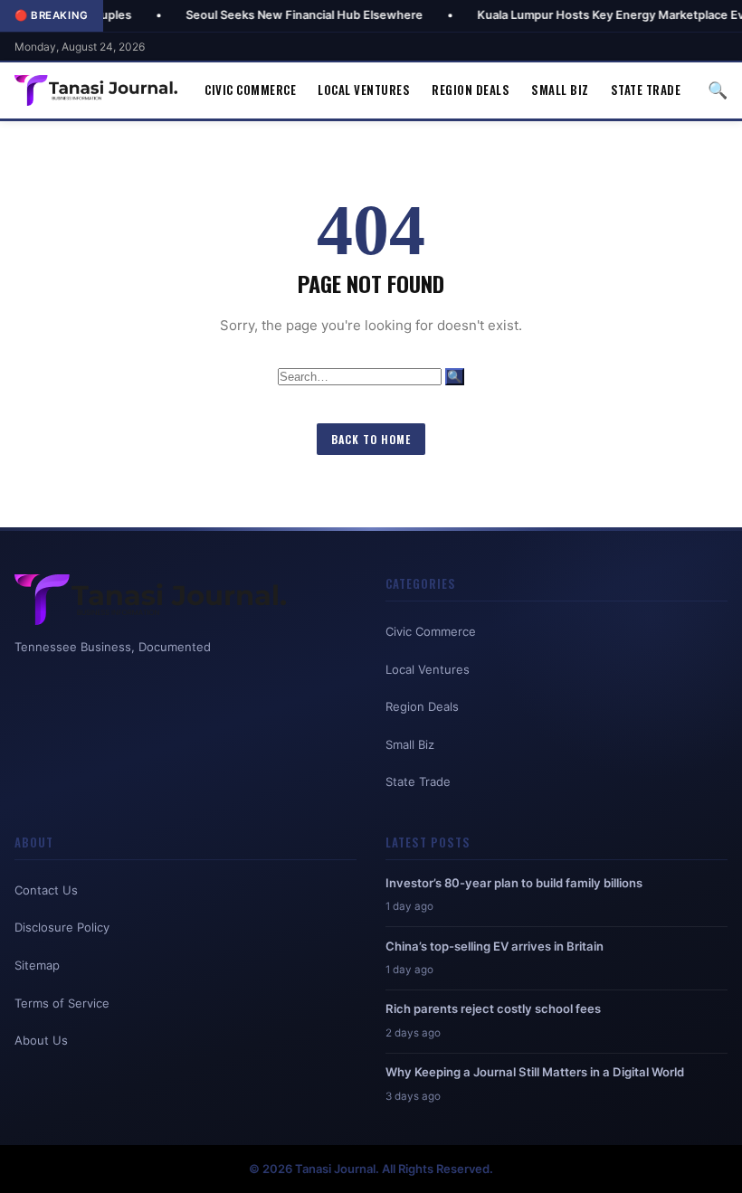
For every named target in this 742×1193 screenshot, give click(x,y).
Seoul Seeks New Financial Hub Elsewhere (266, 15)
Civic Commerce (250, 89)
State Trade (646, 89)
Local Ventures (364, 89)
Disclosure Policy (61, 927)
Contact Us (46, 890)
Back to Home (371, 439)
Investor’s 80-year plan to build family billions (513, 883)
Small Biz (560, 89)
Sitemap (37, 965)
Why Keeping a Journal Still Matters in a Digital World (534, 1072)
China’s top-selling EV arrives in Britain (494, 946)
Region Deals (470, 89)
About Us (41, 1040)
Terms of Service (61, 1003)
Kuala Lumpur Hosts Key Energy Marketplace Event (582, 15)
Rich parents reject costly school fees (493, 1008)
